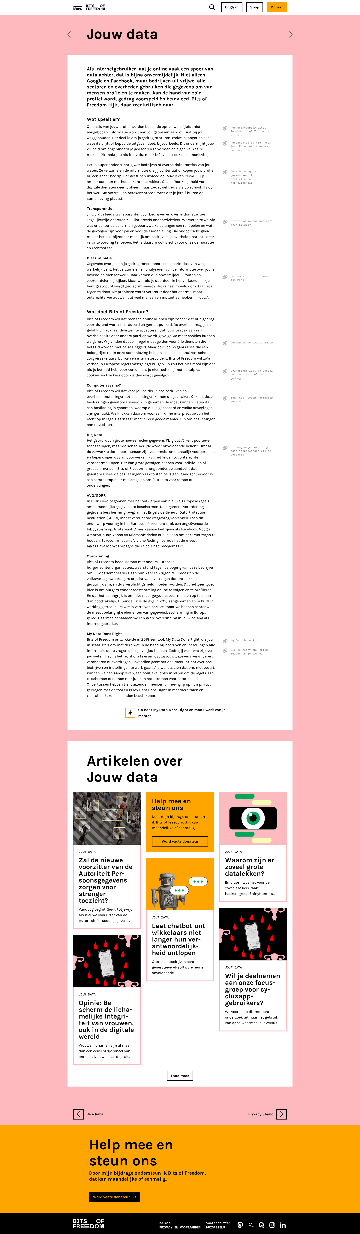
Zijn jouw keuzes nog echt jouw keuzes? (252, 223)
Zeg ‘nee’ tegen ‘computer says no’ (252, 399)
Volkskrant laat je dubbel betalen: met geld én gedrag (252, 374)
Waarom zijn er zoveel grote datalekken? (249, 866)
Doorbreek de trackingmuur (252, 342)
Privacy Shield (261, 1114)
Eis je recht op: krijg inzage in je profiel (249, 651)
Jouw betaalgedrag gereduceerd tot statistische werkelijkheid (245, 177)
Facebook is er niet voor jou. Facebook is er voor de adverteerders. (251, 146)
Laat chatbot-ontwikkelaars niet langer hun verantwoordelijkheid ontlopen (180, 939)
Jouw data (87, 851)
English (231, 7)
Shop (254, 7)
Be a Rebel (95, 1114)
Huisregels (215, 1227)
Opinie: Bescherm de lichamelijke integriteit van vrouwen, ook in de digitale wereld (106, 1019)
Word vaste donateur (180, 841)
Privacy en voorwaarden (180, 1227)
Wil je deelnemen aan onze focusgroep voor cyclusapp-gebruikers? (252, 989)
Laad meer (180, 1076)
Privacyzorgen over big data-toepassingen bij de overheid (251, 450)
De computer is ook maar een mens (250, 278)
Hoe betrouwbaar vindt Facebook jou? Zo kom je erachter (250, 131)
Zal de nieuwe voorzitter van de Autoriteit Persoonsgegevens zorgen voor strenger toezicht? (106, 880)
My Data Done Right (246, 640)
